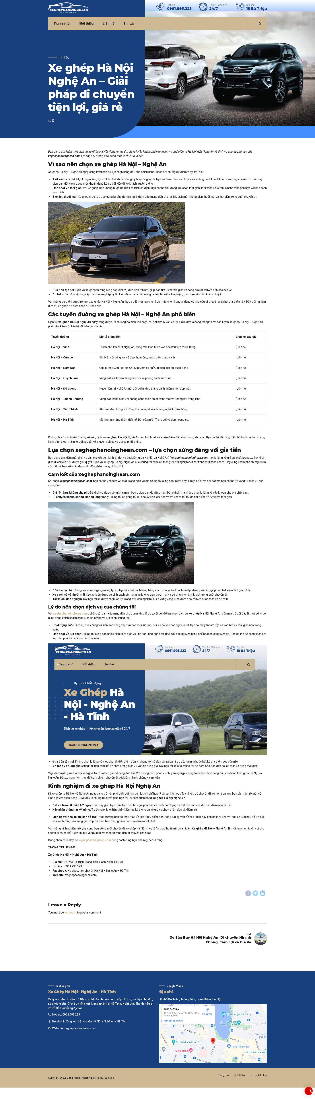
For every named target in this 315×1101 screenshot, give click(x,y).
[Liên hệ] (309, 1091)
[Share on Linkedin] (263, 893)
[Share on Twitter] (255, 893)
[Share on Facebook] (248, 893)
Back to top (260, 1075)
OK (236, 1024)
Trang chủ (62, 23)
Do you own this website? (197, 1024)
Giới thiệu (86, 23)
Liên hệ (108, 23)
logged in (70, 912)
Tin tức (129, 23)
